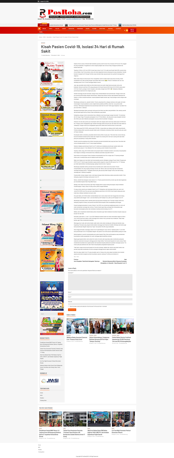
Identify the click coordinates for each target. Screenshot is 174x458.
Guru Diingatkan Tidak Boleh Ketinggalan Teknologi (86, 260)
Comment (70, 272)
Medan (44, 28)
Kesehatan (71, 28)
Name (70, 292)
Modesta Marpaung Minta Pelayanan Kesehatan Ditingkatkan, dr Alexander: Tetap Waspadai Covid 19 (114, 261)
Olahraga (118, 28)
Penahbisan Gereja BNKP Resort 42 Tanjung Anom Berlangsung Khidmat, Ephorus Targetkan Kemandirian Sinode (51, 344)
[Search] (125, 30)
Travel (41, 32)
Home (41, 393)
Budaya (87, 28)
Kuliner (94, 28)
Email (69, 297)
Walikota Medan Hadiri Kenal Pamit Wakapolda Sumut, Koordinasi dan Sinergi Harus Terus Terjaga (51, 367)
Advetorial (102, 28)
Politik (57, 28)
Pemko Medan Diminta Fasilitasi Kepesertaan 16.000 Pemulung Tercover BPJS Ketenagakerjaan (121, 339)
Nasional (110, 28)
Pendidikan (80, 28)
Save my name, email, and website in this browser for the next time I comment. (88, 306)
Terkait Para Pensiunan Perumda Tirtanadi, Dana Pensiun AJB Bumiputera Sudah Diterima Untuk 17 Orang (65, 25)
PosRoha (84, 456)
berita (78, 256)
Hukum (64, 28)
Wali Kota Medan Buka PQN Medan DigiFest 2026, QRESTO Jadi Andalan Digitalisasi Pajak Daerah (117, 25)
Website (70, 301)
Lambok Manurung (46, 55)
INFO (41, 395)
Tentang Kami (43, 400)
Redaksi (42, 398)
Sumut (50, 28)
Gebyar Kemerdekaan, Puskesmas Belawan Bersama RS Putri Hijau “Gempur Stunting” (99, 339)
